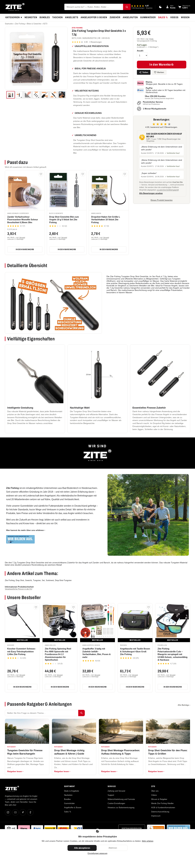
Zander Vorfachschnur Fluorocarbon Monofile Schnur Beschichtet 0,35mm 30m (22, 220)
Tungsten (37, 580)
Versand (22, 237)
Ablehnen (112, 848)
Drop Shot (20, 580)
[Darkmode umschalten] (160, 7)
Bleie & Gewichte (34, 24)
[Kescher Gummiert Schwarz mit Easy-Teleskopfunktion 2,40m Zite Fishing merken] (35, 607)
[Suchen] (127, 7)
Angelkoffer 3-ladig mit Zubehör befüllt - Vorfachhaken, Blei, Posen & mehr (96, 652)
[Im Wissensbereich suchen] (81, 713)
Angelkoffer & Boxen (94, 17)
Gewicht (28, 580)
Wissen (185, 17)
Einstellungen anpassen (97, 853)
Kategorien (13, 17)
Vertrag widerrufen (132, 828)
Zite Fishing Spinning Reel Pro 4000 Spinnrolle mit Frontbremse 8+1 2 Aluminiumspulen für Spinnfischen (58, 654)
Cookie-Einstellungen (116, 803)
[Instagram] (8, 812)
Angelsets (71, 17)
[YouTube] (15, 812)
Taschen (57, 17)
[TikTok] (23, 812)
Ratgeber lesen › (15, 771)
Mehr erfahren (147, 841)
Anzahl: (140, 51)
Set (43, 580)
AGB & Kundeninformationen (163, 807)
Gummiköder (148, 17)
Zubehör (115, 17)
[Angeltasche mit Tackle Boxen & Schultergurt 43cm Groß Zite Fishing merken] (148, 607)
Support (111, 795)
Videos (174, 17)
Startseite (9, 24)
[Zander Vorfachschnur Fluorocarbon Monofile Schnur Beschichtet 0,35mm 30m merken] (40, 174)
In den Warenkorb (25, 249)
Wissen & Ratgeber (159, 799)
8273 (45, 24)
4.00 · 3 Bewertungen (87, 42)
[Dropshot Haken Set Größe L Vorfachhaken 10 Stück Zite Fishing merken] (124, 174)
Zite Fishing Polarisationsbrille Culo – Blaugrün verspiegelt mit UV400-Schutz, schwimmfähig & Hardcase (172, 654)
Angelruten (130, 17)
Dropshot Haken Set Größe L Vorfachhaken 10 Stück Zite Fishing (105, 220)
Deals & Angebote (71, 791)
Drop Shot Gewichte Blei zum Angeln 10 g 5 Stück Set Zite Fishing (64, 220)
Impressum (155, 816)
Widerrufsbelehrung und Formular (121, 799)
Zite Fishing (20, 24)
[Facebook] (30, 812)
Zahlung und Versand (116, 791)
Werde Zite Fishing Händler (162, 803)
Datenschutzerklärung (160, 812)
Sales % (163, 17)
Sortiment (50, 580)
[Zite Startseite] (15, 7)
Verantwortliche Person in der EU (18, 589)
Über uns (155, 791)
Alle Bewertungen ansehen (151, 193)
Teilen (145, 72)
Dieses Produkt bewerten (162, 200)
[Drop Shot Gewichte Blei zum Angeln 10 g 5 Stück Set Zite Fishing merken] (82, 174)
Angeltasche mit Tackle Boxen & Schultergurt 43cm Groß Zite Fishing (135, 651)
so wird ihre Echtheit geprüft (168, 190)
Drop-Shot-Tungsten (63, 580)
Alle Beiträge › (184, 705)
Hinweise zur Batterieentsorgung (121, 807)
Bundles (45, 17)
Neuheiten (31, 17)
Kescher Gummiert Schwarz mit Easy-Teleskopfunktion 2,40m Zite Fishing (21, 651)
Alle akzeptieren (82, 848)
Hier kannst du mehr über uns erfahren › (25, 530)
